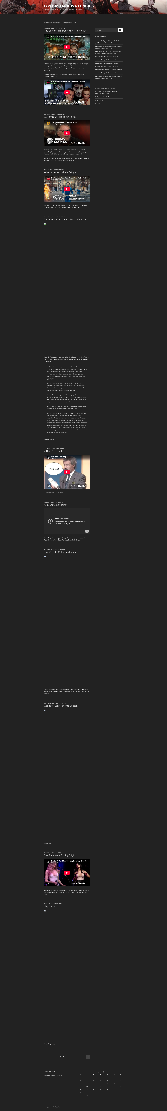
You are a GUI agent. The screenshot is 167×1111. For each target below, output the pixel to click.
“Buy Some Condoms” (55, 504)
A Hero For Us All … (54, 451)
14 (107, 1083)
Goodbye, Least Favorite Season (61, 705)
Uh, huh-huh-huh (99, 100)
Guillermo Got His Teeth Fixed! (60, 116)
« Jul (86, 1095)
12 (93, 1083)
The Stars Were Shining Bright (59, 855)
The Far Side (65, 689)
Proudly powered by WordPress (52, 1107)
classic (49, 843)
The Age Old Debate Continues (109, 56)
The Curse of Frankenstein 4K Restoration (66, 30)
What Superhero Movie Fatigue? (61, 172)
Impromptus (98, 103)
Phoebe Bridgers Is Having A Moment (105, 88)
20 (100, 1086)
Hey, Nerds (49, 906)
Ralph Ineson (63, 207)
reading (51, 439)
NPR (82, 357)
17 (80, 1086)
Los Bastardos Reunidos (69, 6)
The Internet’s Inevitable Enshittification (65, 219)
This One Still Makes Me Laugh (60, 552)
